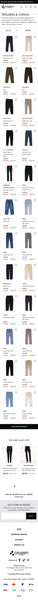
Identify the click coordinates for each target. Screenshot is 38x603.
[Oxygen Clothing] (8, 6)
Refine (28, 30)
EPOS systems (22, 579)
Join (31, 516)
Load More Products (19, 427)
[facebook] (20, 560)
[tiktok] (25, 560)
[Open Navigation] (35, 7)
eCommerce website (10, 579)
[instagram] (28, 560)
